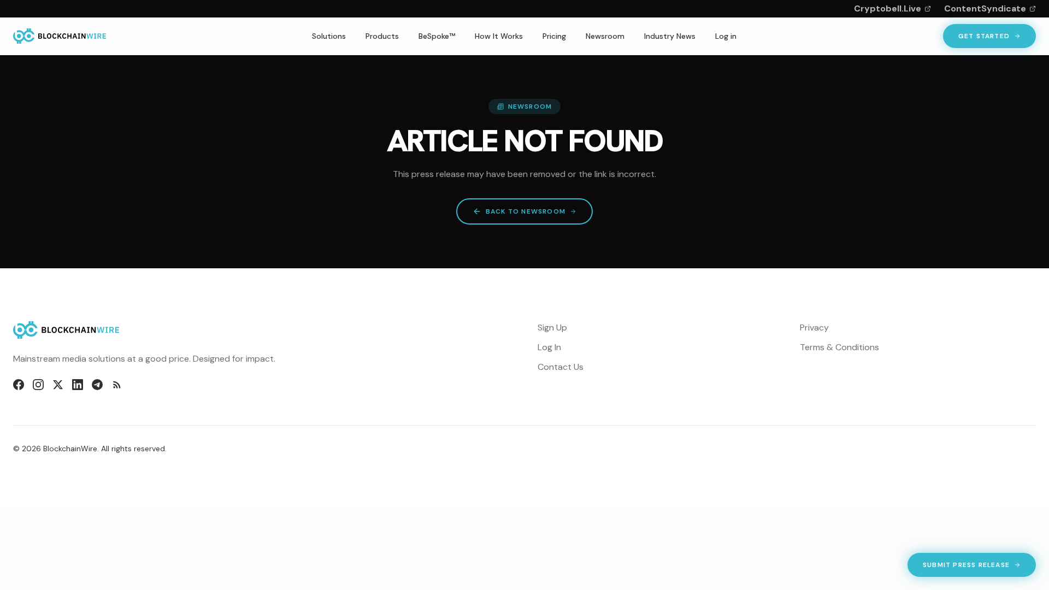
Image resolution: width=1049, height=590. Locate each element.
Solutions (329, 36)
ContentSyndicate (985, 8)
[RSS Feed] (116, 384)
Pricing (554, 36)
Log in (725, 36)
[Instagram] (38, 384)
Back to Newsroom (525, 211)
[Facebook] (18, 384)
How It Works (499, 36)
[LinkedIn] (77, 384)
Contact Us (561, 367)
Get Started (984, 36)
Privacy (814, 327)
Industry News (670, 36)
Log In (549, 347)
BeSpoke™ (437, 36)
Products (382, 36)
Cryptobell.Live (887, 8)
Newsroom (605, 36)
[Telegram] (97, 384)
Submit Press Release (966, 567)
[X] (57, 384)
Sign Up (552, 327)
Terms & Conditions (839, 347)
